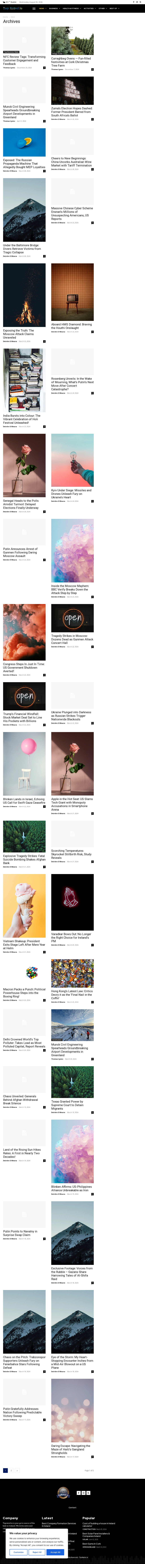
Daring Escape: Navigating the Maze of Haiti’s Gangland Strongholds (70, 1449)
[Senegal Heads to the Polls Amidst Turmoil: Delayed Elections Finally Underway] (24, 465)
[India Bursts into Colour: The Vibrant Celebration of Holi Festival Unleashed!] (24, 380)
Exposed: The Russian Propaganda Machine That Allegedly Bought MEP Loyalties (24, 163)
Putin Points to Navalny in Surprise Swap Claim (20, 1233)
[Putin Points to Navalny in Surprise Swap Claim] (24, 1214)
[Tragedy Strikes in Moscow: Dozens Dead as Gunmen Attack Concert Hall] (72, 618)
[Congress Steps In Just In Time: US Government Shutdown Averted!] (24, 632)
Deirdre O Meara (58, 119)
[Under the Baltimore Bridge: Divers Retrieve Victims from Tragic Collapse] (24, 210)
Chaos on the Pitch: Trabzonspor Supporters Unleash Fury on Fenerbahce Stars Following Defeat (24, 1362)
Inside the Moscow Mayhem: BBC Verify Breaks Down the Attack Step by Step (70, 589)
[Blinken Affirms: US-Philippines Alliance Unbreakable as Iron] (72, 1151)
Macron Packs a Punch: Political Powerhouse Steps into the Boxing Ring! (24, 993)
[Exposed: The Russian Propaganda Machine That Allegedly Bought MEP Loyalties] (24, 142)
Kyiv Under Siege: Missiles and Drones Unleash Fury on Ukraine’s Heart (71, 494)
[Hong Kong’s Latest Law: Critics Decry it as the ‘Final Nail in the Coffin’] (72, 973)
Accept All (55, 1552)
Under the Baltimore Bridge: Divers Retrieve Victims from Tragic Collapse (22, 249)
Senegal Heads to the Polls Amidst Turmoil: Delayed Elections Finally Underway (21, 504)
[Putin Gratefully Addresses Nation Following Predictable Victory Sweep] (24, 1392)
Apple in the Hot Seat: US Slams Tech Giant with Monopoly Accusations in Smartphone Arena (72, 804)
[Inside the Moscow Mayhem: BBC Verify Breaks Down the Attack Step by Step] (72, 550)
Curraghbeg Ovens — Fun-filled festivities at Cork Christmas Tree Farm (71, 62)
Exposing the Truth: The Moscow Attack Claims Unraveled (18, 334)
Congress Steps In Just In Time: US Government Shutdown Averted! (24, 667)
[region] (37, 1543)
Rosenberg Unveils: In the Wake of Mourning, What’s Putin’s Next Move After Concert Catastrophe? (72, 384)
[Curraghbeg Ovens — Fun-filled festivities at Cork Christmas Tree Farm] (72, 41)
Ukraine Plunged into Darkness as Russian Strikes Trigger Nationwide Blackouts (71, 716)
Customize (19, 1552)
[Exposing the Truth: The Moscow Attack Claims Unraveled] (24, 295)
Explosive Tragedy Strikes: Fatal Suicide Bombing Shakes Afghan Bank (24, 859)
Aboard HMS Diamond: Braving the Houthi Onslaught (71, 326)
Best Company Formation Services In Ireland (59, 1524)
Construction (57, 1040)
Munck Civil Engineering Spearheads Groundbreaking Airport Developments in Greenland (21, 112)
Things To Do (57, 54)
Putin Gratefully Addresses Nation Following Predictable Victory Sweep (22, 1412)
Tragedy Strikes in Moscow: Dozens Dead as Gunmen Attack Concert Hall (72, 639)
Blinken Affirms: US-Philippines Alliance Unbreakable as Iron (71, 1188)
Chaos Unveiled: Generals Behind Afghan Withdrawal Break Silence (20, 1100)
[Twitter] (140, 2)
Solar (85, 1539)
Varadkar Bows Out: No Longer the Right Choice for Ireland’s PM (71, 937)
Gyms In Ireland (89, 1547)
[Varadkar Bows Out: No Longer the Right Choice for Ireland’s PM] (72, 902)
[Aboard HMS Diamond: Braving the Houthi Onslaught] (72, 292)
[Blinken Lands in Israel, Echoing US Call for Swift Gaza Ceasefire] (24, 764)
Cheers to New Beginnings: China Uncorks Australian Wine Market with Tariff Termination (71, 162)
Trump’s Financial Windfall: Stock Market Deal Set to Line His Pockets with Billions (22, 717)
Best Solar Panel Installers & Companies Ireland (96, 1535)
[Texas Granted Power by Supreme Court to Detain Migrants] (72, 1082)
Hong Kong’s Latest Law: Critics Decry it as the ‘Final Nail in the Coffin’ (72, 994)
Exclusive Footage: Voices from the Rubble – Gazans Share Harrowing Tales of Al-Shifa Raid (72, 1274)
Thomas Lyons (9, 68)
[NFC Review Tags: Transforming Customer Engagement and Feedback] (24, 40)
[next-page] (17, 1470)
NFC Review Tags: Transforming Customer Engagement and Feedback (24, 60)
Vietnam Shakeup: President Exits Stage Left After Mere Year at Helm (24, 944)
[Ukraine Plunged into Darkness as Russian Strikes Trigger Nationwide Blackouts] (72, 695)
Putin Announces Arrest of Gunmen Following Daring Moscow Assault (20, 552)
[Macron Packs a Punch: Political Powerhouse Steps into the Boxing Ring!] (24, 972)
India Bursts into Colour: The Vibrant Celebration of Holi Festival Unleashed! (21, 419)
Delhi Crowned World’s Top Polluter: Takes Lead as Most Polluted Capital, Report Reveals (24, 1043)
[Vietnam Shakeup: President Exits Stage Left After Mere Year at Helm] (24, 906)
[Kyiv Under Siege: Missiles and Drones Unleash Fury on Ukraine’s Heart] (72, 460)
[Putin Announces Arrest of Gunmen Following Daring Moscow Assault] (24, 532)
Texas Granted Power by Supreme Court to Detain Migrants (67, 1105)
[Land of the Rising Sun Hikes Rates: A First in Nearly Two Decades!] (24, 1133)
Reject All (37, 1552)
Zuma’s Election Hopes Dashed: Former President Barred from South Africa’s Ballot (71, 112)
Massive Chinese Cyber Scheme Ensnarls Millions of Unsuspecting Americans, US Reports (72, 214)
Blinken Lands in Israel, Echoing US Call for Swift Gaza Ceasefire (24, 800)
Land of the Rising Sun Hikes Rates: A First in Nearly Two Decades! (22, 1153)
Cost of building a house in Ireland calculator (99, 1524)
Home (5, 17)
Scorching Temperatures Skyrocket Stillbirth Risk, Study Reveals (71, 854)
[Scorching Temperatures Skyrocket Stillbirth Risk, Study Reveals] (72, 834)
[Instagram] (137, 2)
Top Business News (11, 52)
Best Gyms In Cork (92, 1543)
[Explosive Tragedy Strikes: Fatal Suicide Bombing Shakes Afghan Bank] (24, 836)
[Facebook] (133, 2)
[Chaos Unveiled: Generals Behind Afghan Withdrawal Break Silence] (24, 1079)
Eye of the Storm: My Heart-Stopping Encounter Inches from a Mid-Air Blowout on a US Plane (72, 1362)
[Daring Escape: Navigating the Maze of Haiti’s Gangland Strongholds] (72, 1410)
